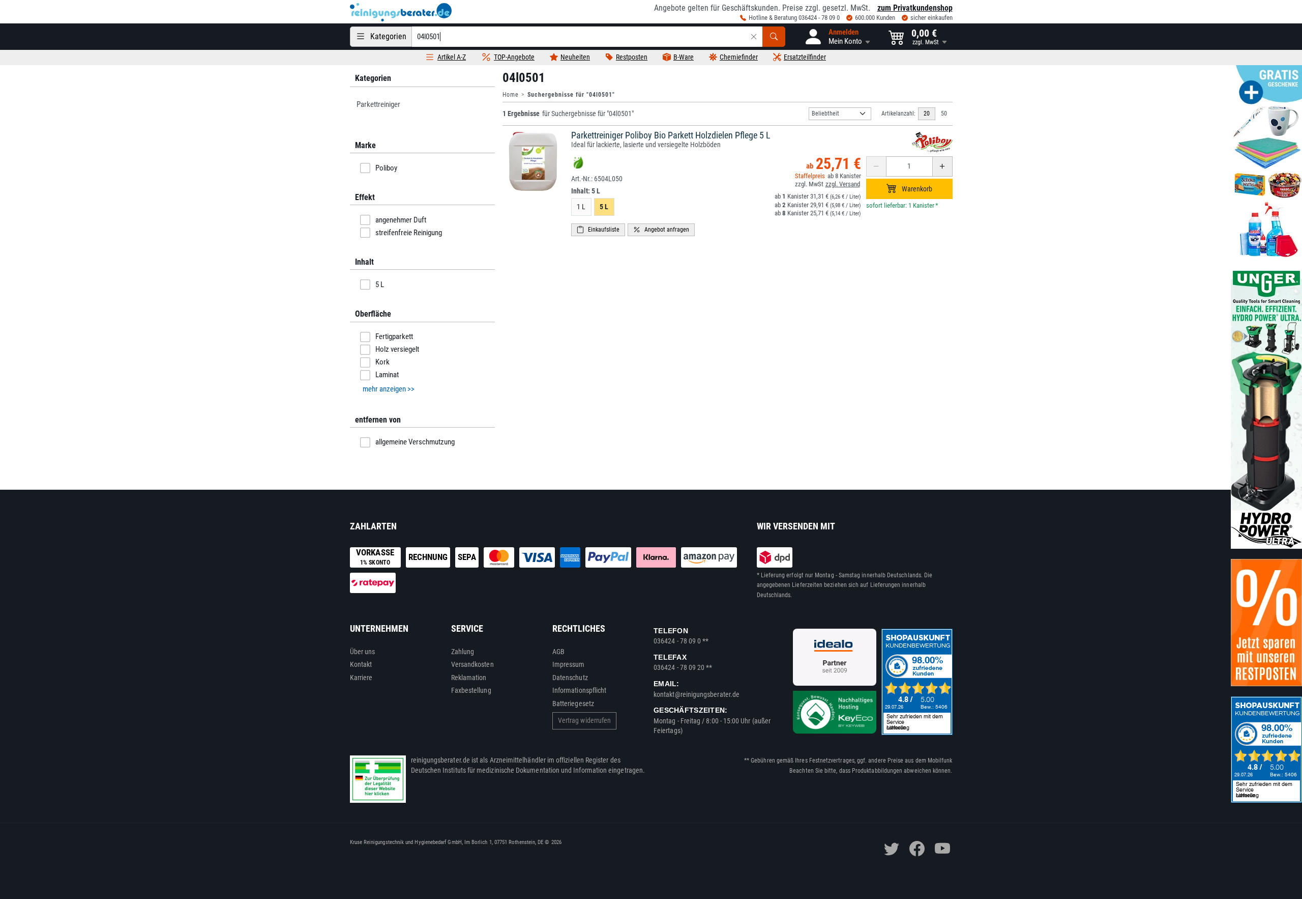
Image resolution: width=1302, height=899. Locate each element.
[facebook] (917, 848)
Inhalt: (585, 191)
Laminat (387, 374)
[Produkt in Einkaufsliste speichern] (598, 229)
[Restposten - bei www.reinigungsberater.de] (1266, 622)
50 (944, 113)
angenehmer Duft (400, 219)
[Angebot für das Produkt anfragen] (661, 229)
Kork (382, 362)
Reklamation (469, 677)
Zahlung (463, 652)
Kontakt (361, 664)
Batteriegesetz (573, 703)
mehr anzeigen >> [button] (389, 389)
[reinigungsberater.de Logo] (401, 12)
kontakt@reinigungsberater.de (696, 694)
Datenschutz (570, 677)
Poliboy (386, 168)
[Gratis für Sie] (1266, 162)
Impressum (568, 664)
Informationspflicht (579, 690)
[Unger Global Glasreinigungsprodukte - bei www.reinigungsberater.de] (1266, 409)
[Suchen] (773, 36)
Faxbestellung (471, 690)
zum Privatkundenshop (915, 8)
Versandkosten (472, 664)
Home (510, 94)
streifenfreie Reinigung (408, 232)
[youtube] (942, 848)
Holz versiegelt (397, 349)
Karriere (361, 677)
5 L (379, 284)
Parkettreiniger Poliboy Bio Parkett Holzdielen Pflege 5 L (671, 135)
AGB (558, 652)
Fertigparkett (394, 336)
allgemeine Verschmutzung (415, 441)
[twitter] (891, 848)
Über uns (362, 652)
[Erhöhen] (942, 166)
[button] (837, 36)
